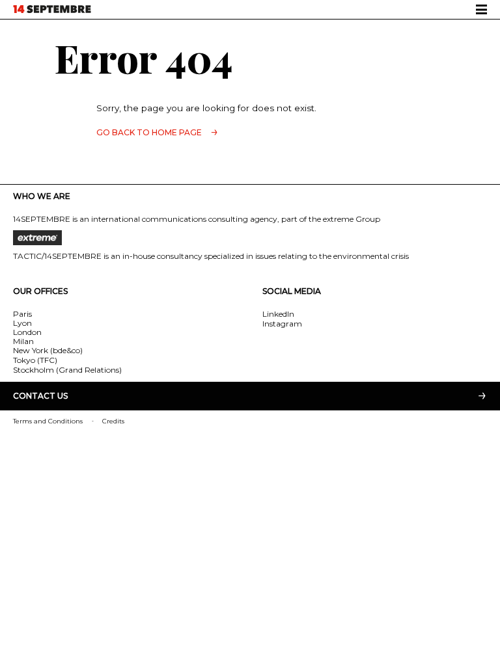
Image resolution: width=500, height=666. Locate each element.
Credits (113, 421)
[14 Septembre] (52, 9)
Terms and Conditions (48, 421)
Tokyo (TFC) (35, 360)
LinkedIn (278, 314)
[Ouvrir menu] (482, 9)
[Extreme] (250, 238)
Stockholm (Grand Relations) (67, 370)
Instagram (282, 323)
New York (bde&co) (48, 350)
